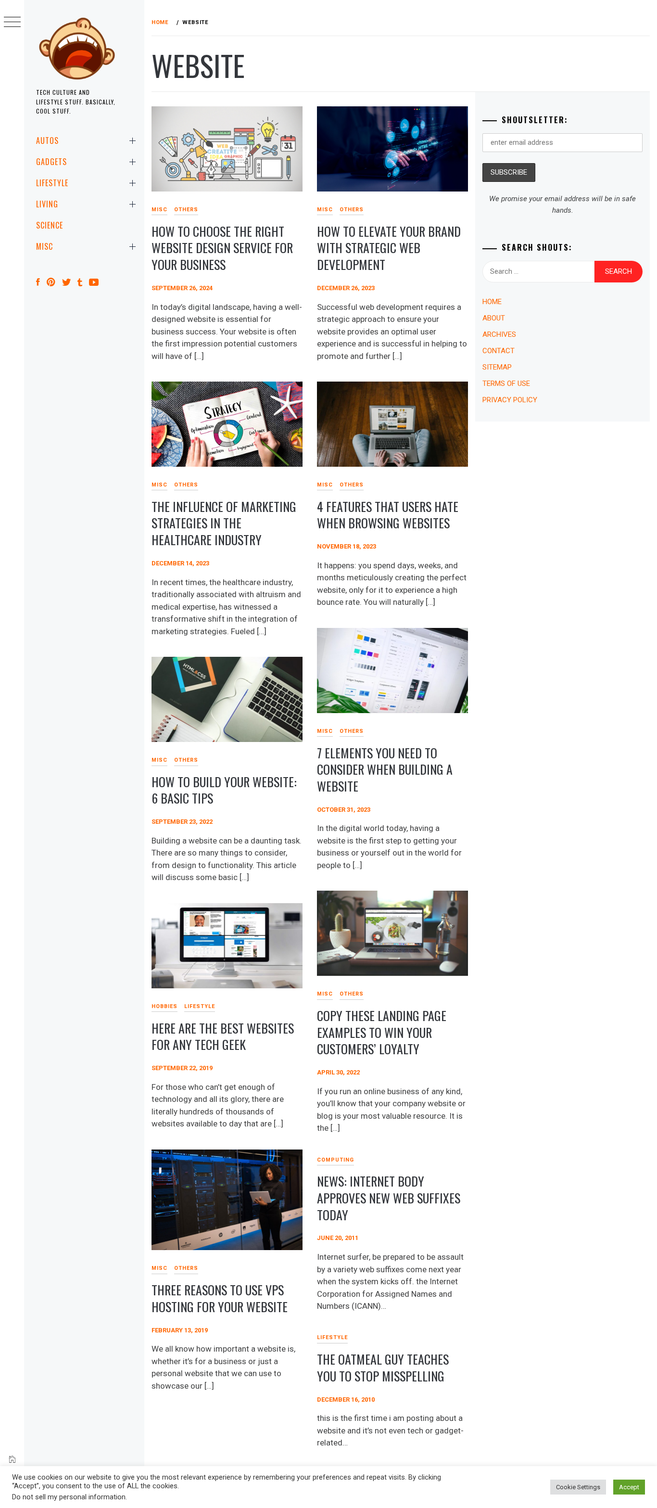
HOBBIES (164, 1006)
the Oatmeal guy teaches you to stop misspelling (383, 1367)
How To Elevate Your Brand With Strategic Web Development (389, 248)
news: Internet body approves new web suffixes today (388, 1198)
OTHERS (186, 209)
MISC (44, 246)
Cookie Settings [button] (578, 1487)
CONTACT (498, 350)
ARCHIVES (499, 334)
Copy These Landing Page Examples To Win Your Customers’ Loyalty (381, 1032)
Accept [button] (629, 1487)
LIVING (47, 204)
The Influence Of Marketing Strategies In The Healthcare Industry (224, 523)
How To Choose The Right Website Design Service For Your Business (222, 248)
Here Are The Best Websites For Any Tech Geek (223, 1036)
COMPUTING (335, 1160)
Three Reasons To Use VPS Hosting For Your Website (220, 1298)
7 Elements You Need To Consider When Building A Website (385, 769)
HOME (492, 301)
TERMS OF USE (506, 383)
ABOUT (493, 318)
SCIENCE (49, 225)
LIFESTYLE (52, 183)
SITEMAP (497, 367)
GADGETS (51, 161)
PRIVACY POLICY (509, 400)
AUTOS (47, 140)
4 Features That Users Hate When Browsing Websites (387, 515)
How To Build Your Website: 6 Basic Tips (224, 790)
